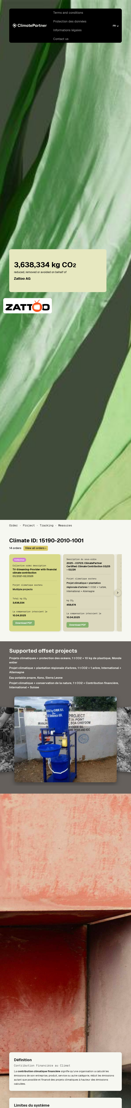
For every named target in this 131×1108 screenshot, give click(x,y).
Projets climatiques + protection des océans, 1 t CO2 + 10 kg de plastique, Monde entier (65, 660)
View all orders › (35, 548)
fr (114, 25)
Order (13, 525)
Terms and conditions (68, 13)
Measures (65, 525)
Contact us (60, 39)
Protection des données (69, 21)
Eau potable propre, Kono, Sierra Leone (36, 678)
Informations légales (67, 30)
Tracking (46, 525)
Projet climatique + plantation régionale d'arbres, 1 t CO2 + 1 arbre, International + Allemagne (65, 670)
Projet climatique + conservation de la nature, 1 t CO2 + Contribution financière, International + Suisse (64, 685)
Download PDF (23, 622)
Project (29, 525)
